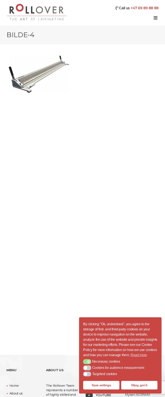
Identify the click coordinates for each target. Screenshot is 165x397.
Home (14, 386)
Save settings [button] (101, 385)
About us (16, 393)
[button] (87, 361)
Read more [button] (139, 355)
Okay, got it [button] (139, 385)
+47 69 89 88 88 (145, 8)
